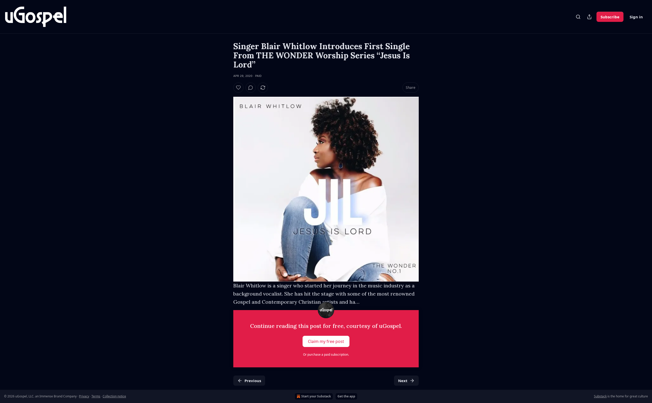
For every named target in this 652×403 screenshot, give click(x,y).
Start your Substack (316, 396)
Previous (252, 380)
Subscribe (610, 16)
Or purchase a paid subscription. (326, 354)
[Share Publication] (589, 17)
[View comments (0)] (251, 87)
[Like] (238, 87)
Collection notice (114, 396)
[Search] (578, 17)
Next (403, 380)
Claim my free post (326, 341)
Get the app (346, 396)
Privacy (84, 396)
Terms (95, 396)
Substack (600, 396)
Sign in (636, 16)
